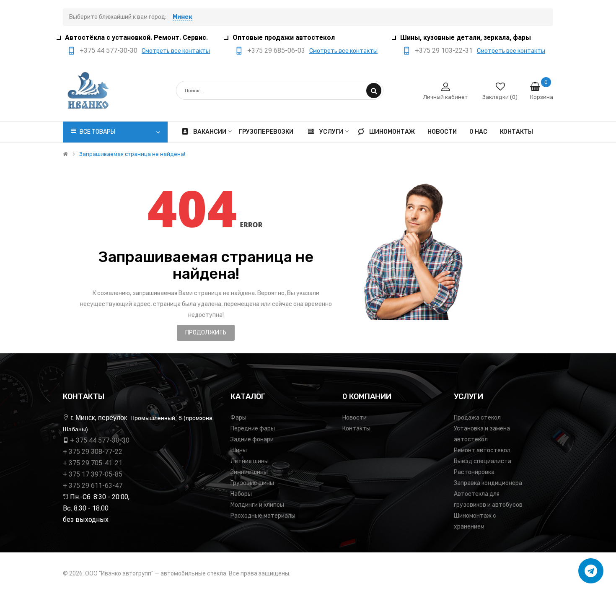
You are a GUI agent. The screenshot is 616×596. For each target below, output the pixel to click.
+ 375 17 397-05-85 (92, 474)
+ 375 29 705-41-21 (92, 463)
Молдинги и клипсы (257, 504)
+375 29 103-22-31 (444, 50)
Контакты (356, 428)
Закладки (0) (500, 97)
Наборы (241, 494)
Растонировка (474, 472)
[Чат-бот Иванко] (590, 570)
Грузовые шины (252, 483)
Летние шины (249, 461)
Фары (238, 417)
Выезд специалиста (482, 461)
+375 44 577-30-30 (108, 50)
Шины (238, 450)
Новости (354, 417)
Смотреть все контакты (176, 50)
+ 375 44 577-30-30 (99, 440)
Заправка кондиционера (488, 483)
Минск (182, 17)
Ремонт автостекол (482, 450)
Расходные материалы (262, 515)
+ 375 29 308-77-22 (92, 452)
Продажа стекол (477, 417)
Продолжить (205, 332)
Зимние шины (249, 472)
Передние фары (252, 428)
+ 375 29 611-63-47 (92, 486)
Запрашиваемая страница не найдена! (132, 154)
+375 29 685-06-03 (276, 50)
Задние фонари (252, 439)
